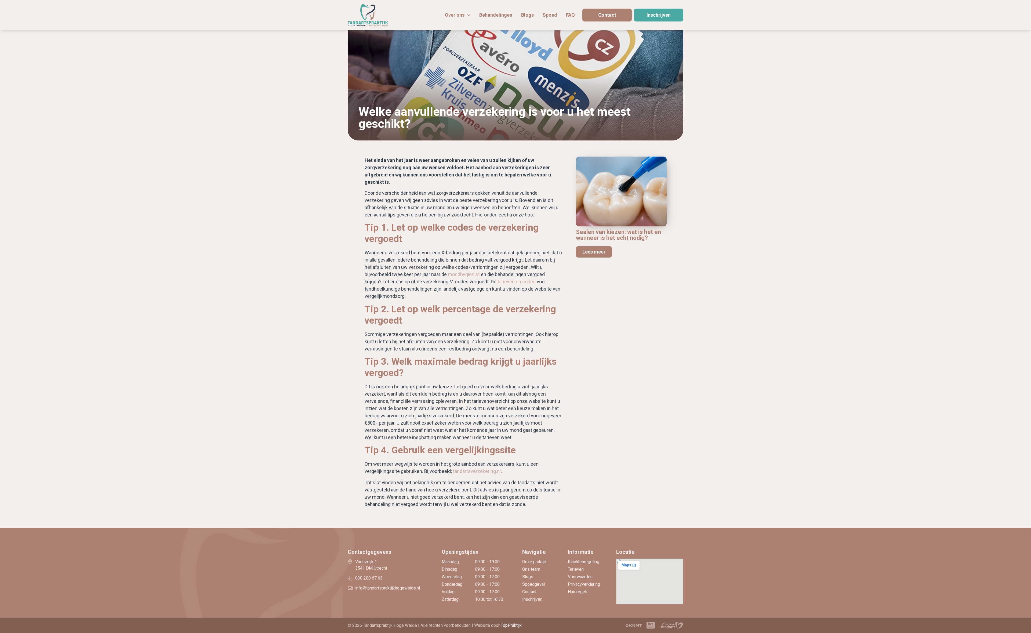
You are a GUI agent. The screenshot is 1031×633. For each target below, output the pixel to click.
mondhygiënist (464, 274)
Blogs (527, 15)
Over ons (454, 15)
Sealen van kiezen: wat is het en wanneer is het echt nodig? (618, 235)
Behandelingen (495, 15)
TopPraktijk (511, 625)
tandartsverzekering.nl (477, 471)
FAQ (570, 15)
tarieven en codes (517, 281)
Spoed (550, 15)
